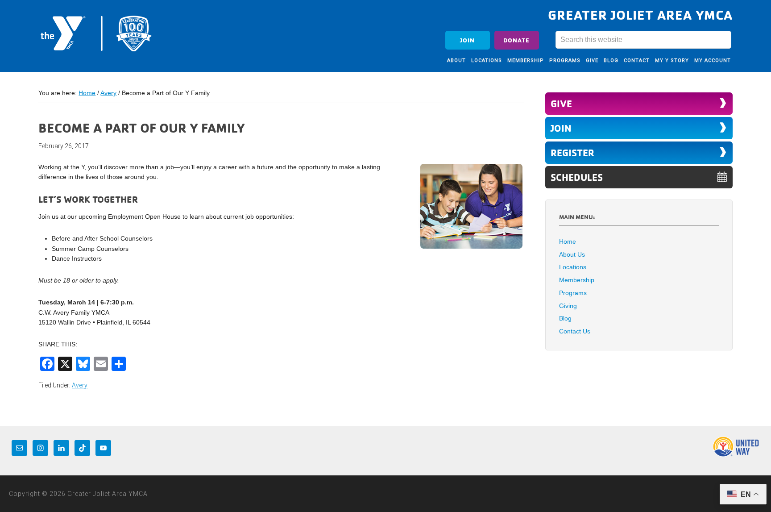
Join (467, 40)
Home (567, 241)
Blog (565, 318)
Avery (79, 385)
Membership (576, 279)
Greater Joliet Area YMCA (96, 32)
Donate (516, 40)
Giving (568, 305)
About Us (572, 254)
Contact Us (574, 331)
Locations (572, 267)
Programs (573, 292)
